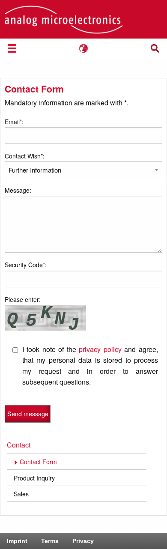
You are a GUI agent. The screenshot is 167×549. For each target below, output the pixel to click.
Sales (21, 493)
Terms (50, 540)
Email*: (14, 121)
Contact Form (38, 461)
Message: (18, 190)
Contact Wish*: (25, 156)
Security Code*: (26, 264)
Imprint (17, 540)
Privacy (83, 540)
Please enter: (23, 299)
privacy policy (100, 349)
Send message (27, 413)
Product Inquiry (34, 478)
